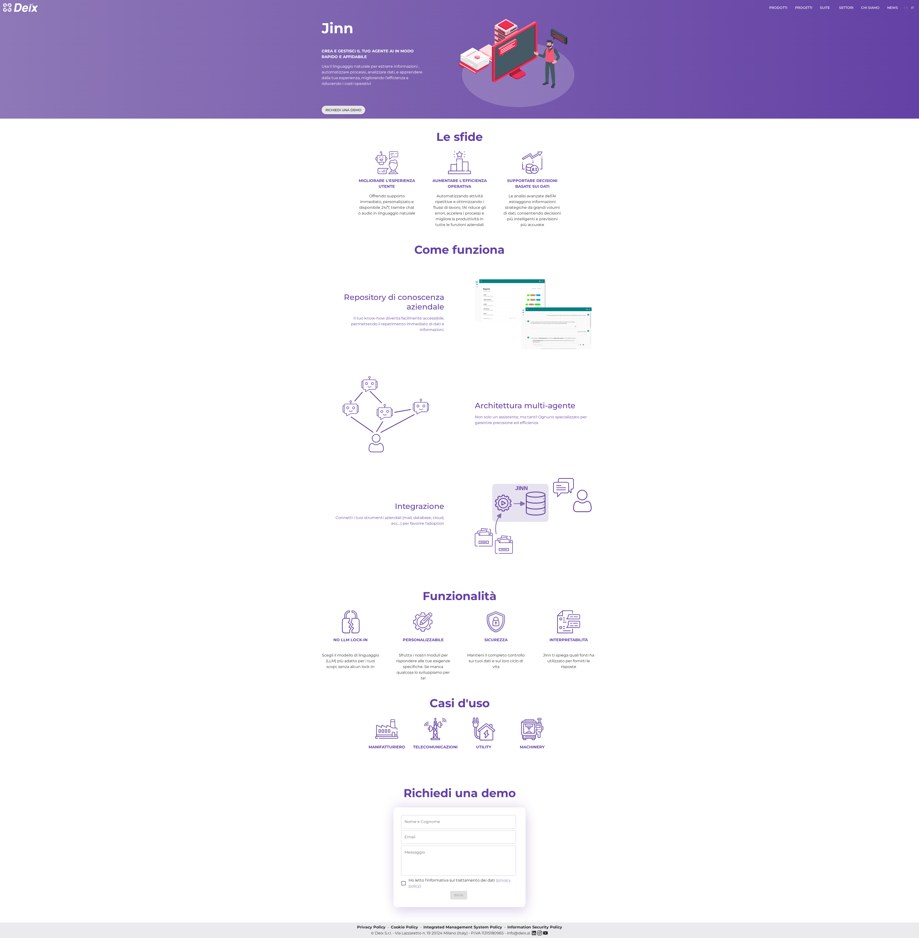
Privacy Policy (371, 927)
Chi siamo (870, 8)
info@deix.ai (518, 933)
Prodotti (778, 8)
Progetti (803, 8)
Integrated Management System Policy (462, 927)
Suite (825, 8)
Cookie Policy (404, 927)
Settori (846, 8)
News (892, 8)
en (906, 8)
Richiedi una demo (343, 110)
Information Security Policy (534, 927)
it (912, 8)
